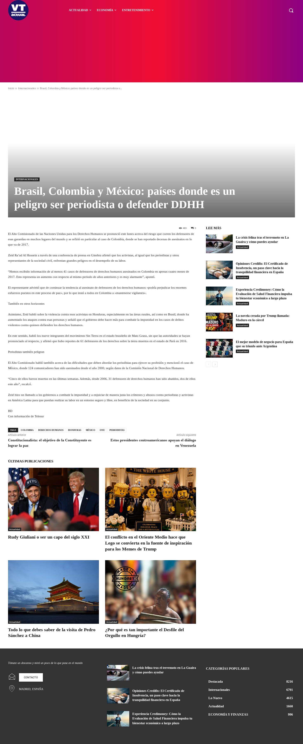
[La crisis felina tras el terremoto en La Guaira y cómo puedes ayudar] (219, 243)
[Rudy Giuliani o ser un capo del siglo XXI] (53, 499)
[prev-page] (208, 364)
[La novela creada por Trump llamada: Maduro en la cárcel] (219, 322)
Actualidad (14, 529)
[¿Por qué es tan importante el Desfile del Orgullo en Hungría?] (150, 592)
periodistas (116, 430)
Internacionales (27, 88)
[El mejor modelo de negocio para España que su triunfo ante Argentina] (219, 348)
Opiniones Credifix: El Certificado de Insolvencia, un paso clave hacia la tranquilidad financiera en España (262, 268)
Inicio (11, 88)
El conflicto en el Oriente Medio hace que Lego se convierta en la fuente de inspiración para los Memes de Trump (148, 542)
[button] (291, 10)
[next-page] (215, 364)
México (90, 430)
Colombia (27, 430)
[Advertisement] (151, 51)
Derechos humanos (50, 430)
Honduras (74, 430)
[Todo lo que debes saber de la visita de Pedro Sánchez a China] (53, 592)
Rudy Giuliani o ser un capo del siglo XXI (48, 537)
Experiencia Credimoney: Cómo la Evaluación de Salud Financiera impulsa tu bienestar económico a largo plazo (264, 294)
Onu (102, 430)
